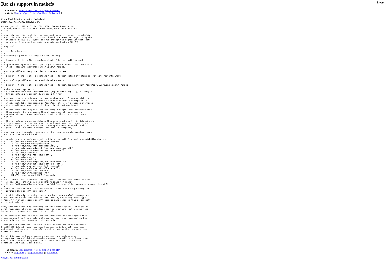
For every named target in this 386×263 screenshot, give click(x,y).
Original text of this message (14, 257)
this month (55, 13)
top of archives (40, 13)
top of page (20, 252)
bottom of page (22, 13)
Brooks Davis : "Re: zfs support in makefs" (39, 10)
